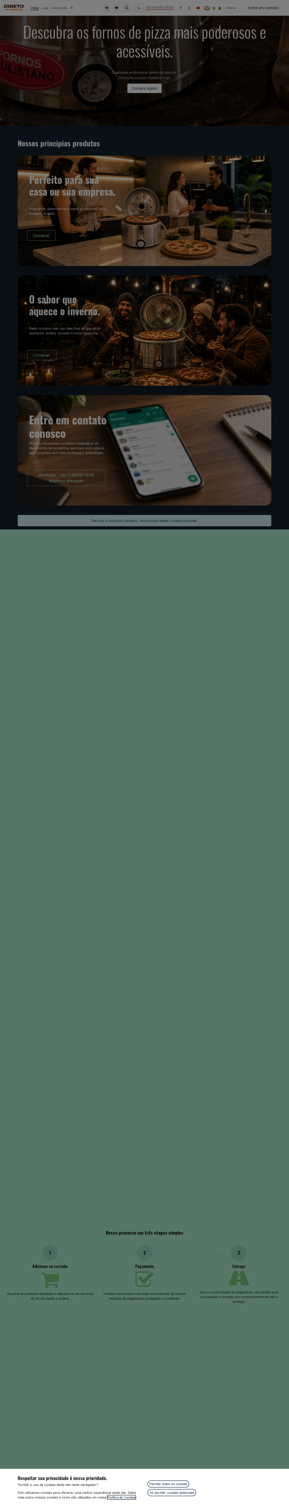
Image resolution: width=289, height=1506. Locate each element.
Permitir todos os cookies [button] (168, 1484)
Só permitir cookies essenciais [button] (171, 1493)
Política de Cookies (122, 1497)
